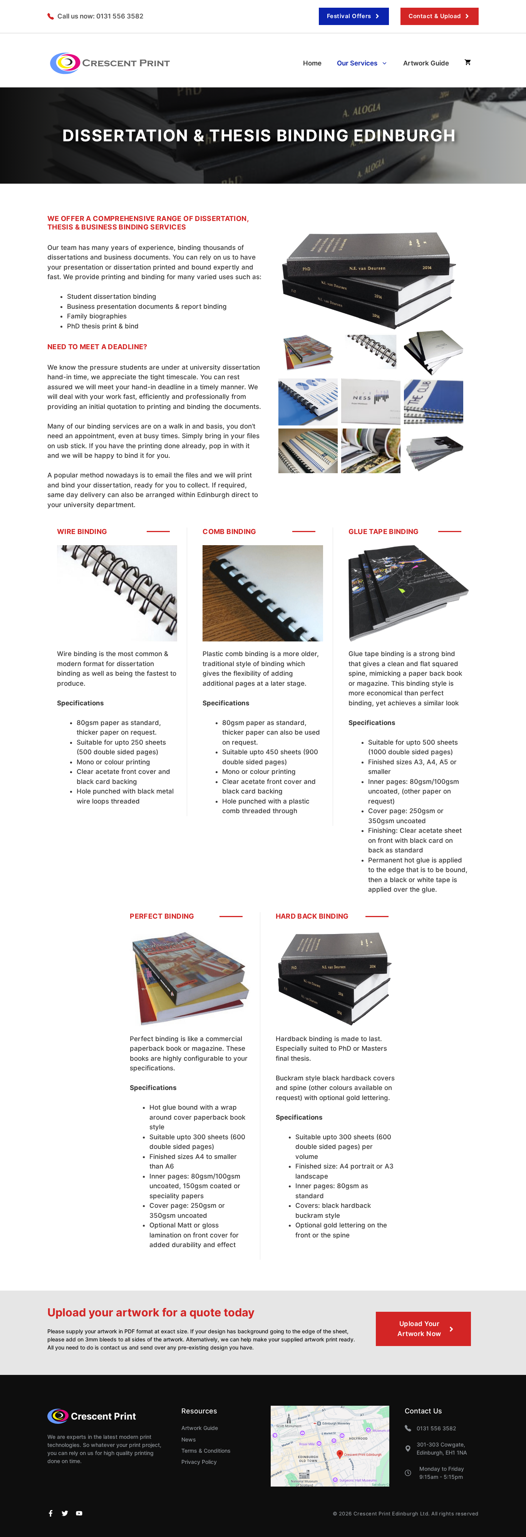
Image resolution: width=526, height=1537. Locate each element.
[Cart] (468, 63)
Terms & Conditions (206, 1450)
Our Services (357, 63)
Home (312, 63)
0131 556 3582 (436, 1428)
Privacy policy (199, 1461)
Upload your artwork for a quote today (151, 1312)
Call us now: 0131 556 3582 (100, 16)
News (188, 1439)
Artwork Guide (426, 63)
